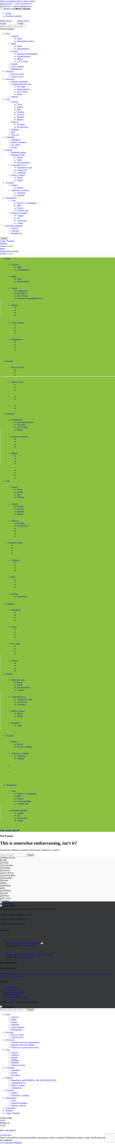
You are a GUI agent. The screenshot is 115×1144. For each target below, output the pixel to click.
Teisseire (47, 974)
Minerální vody (18, 155)
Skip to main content (26, 1)
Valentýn (15, 231)
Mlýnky (14, 97)
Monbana (84, 974)
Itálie (19, 205)
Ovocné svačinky (24, 747)
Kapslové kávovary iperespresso (25, 1042)
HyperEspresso (23, 56)
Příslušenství (16, 69)
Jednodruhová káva (25, 41)
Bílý (19, 109)
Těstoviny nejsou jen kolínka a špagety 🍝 (24, 943)
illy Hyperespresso (25, 422)
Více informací (7, 1142)
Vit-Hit (7, 974)
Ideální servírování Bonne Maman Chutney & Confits (29, 955)
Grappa (20, 215)
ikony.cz (11, 1002)
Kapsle (14, 51)
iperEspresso (22, 291)
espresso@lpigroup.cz (22, 6)
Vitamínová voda (24, 167)
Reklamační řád (12, 995)
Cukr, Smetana (17, 1027)
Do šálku (21, 124)
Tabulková (16, 140)
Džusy (20, 178)
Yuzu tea (15, 135)
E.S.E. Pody (22, 61)
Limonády (21, 172)
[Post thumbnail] (9, 940)
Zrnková (15, 36)
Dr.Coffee (21, 87)
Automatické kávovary (21, 84)
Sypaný (14, 102)
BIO (13, 132)
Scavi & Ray (28, 974)
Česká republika (24, 801)
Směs (19, 38)
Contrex (20, 690)
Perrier (20, 157)
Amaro (20, 223)
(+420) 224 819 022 (22, 4)
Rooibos (20, 112)
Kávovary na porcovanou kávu (25, 1047)
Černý (19, 104)
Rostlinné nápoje (18, 152)
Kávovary (10, 79)
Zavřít (2, 1120)
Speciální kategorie (14, 226)
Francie (20, 208)
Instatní (14, 64)
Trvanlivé (10, 183)
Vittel (19, 160)
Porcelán (9, 71)
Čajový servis (17, 76)
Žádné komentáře (27, 945)
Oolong (20, 497)
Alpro (19, 725)
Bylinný (20, 117)
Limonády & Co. (18, 165)
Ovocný (20, 114)
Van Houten (38, 974)
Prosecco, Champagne (27, 203)
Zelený (20, 107)
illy (12, 974)
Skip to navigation (8, 1)
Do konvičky (22, 127)
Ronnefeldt (22, 596)
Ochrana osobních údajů (16, 997)
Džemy (20, 188)
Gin (18, 218)
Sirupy (20, 180)
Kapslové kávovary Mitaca (23, 1045)
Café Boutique (6, 903)
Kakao (14, 147)
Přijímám (18, 1142)
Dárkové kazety (18, 1065)
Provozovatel (11, 987)
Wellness (15, 129)
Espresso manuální (19, 81)
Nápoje (9, 150)
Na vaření (15, 145)
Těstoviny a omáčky (20, 190)
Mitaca (20, 59)
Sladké (14, 185)
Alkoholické (11, 198)
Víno (13, 200)
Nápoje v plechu (18, 1105)
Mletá (13, 44)
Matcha (20, 119)
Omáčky (20, 195)
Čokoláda (10, 137)
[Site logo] (8, 23)
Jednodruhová (23, 49)
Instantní (15, 1025)
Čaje (8, 99)
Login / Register (13, 1113)
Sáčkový (15, 122)
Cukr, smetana (17, 66)
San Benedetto (23, 162)
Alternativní (16, 1088)
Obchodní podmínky (15, 992)
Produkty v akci (13, 990)
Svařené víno (22, 210)
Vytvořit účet (5, 1135)
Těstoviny (21, 193)
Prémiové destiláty (19, 213)
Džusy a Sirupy (18, 175)
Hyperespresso (23, 89)
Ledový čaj (22, 170)
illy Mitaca (21, 293)
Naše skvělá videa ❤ (9, 830)
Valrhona (54, 974)
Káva (8, 33)
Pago (78, 974)
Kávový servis (17, 74)
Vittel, (2, 974)
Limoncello (22, 221)
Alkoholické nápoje (15, 976)
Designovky (16, 233)
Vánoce (14, 228)
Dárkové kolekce (18, 142)
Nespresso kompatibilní (27, 54)
